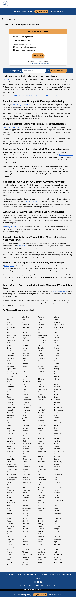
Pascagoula (58, 475)
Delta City (41, 371)
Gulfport (10, 402)
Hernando (26, 407)
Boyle (24, 338)
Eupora (9, 384)
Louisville (10, 433)
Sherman (25, 518)
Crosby (24, 366)
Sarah (56, 508)
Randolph (25, 495)
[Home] (2, 19)
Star (23, 526)
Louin (40, 431)
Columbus (41, 361)
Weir (8, 560)
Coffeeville (10, 358)
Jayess (24, 418)
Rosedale (57, 503)
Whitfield (10, 562)
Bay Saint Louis (59, 325)
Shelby (9, 518)
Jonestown (41, 418)
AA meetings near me (33, 202)
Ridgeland (10, 500)
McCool (9, 446)
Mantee (56, 438)
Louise (56, 431)
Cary (24, 351)
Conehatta (10, 363)
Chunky (56, 353)
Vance (9, 549)
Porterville (10, 490)
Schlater (56, 511)
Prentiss (56, 490)
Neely (9, 462)
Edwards (41, 379)
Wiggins (25, 562)
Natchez (56, 459)
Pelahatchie (26, 480)
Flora (24, 387)
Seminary (10, 516)
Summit (25, 531)
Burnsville (41, 343)
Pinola (24, 485)
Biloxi (55, 332)
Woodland (10, 565)
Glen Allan (25, 394)
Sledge (56, 521)
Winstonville (58, 562)
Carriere (25, 348)
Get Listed (38, 578)
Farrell (40, 384)
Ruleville (25, 505)
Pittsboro (41, 485)
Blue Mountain (12, 335)
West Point (57, 560)
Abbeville (10, 317)
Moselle (40, 456)
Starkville (41, 526)
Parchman (26, 475)
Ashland (9, 322)
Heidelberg (57, 405)
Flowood (57, 387)
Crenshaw (10, 366)
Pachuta (56, 472)
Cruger (56, 366)
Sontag (40, 524)
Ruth (39, 505)
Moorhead (57, 454)
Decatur (25, 371)
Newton (56, 464)
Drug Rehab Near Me (42, 574)
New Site (25, 464)
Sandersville (26, 508)
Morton (25, 456)
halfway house (9, 266)
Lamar (24, 423)
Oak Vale (41, 467)
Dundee (56, 376)
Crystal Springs (12, 369)
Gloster (56, 394)
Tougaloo (10, 542)
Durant (9, 379)
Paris (40, 475)
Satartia (25, 511)
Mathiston (57, 441)
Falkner (25, 384)
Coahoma (57, 356)
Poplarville (41, 487)
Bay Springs (11, 327)
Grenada (57, 400)
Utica (24, 547)
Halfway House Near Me (61, 574)
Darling (56, 369)
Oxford (24, 472)
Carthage (10, 351)
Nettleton (41, 462)
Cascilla (40, 351)
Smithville (25, 524)
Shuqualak (57, 518)
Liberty (40, 428)
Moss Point (58, 456)
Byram (9, 345)
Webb (56, 557)
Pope (24, 487)
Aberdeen (25, 317)
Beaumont (26, 327)
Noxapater (26, 467)
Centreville (10, 353)
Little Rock (57, 428)
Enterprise (26, 382)
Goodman (25, 397)
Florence (41, 387)
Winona (40, 562)
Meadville (57, 446)
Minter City (42, 451)
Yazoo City (41, 565)
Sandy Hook (42, 508)
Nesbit (24, 462)
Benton (56, 330)
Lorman (25, 431)
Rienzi (24, 500)
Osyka (56, 469)
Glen (8, 394)
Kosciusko (41, 420)
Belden (40, 327)
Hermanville (11, 407)
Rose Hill (41, 503)
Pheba (9, 482)
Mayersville (11, 444)
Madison (57, 436)
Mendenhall (11, 449)
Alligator (57, 317)
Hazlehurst (42, 405)
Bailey (40, 322)
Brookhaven (11, 340)
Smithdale (10, 524)
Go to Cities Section (58, 71)
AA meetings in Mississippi (22, 105)
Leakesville (42, 425)
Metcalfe (57, 449)
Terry (24, 536)
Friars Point (58, 389)
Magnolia (25, 438)
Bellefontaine (58, 327)
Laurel (9, 425)
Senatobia (25, 516)
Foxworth (25, 389)
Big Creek (41, 332)
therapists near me (66, 155)
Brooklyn (25, 340)
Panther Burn (11, 475)
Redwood (10, 498)
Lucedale (25, 433)
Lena (8, 428)
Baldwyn (57, 322)
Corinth (25, 363)
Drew (55, 374)
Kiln (8, 420)
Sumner (41, 531)
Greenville (10, 400)
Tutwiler (9, 544)
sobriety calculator (10, 227)
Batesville (41, 325)
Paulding (41, 477)
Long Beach (11, 431)
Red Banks (57, 495)
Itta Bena (41, 415)
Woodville (25, 565)
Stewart (25, 529)
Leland (56, 425)
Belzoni (25, 330)
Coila (24, 358)
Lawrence (25, 425)
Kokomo (25, 420)
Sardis (9, 511)
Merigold (41, 449)
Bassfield (25, 325)
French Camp (42, 389)
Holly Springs (58, 410)
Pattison (25, 477)
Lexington (25, 428)
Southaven (10, 526)
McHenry (25, 446)
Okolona (25, 469)
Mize (8, 454)
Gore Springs (42, 397)
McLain (40, 446)
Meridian (25, 449)
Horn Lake (10, 413)
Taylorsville (57, 534)
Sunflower (10, 534)
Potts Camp (26, 490)
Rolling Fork (11, 503)
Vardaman (41, 549)
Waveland (25, 557)
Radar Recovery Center (11, 127)
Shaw (55, 516)
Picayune (57, 482)
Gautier (40, 392)
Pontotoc (10, 487)
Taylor (40, 534)
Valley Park (57, 547)
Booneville (10, 338)
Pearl (55, 477)
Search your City (15, 71)
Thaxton (41, 536)
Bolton (56, 335)
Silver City (25, 521)
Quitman (57, 493)
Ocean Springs (12, 469)
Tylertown (25, 544)
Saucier (40, 511)
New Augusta (11, 464)
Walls (55, 552)
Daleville (41, 369)
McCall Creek (27, 444)
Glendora (41, 394)
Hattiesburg (26, 405)
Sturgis (9, 531)
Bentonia (10, 332)
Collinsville (10, 361)
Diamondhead (12, 374)
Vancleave (25, 549)
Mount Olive (26, 459)
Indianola (57, 413)
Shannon (41, 516)
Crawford (57, 363)
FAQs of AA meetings (59, 291)
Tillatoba (57, 536)
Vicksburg (25, 552)
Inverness (10, 415)
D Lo (24, 369)
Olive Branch (42, 469)
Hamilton (57, 402)
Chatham (41, 353)
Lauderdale (58, 423)
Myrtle (40, 459)
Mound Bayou (12, 459)
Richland (41, 498)
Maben (24, 436)
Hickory (40, 407)
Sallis (55, 505)
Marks (40, 441)
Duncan (40, 376)
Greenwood (26, 400)
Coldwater (41, 358)
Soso (55, 524)
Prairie (40, 490)
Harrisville (10, 405)
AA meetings (7, 79)
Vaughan (57, 549)
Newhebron (42, 464)
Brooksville (42, 340)
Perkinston (42, 480)
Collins (56, 358)
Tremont (25, 542)
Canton (9, 348)
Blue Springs (26, 335)
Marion (25, 441)
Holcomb (10, 410)
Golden (9, 397)
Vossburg (41, 552)
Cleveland (25, 356)
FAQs (54, 585)
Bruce (56, 340)
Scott (40, 513)
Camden (57, 345)
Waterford (10, 557)
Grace (56, 397)
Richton (56, 498)
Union (40, 544)
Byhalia (56, 343)
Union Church (58, 544)
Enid (8, 382)
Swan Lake (26, 534)
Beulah (24, 332)
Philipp (40, 482)
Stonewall (41, 529)
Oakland (57, 467)
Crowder (41, 366)
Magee (9, 438)
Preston (9, 493)
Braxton (56, 338)
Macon (40, 436)
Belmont (10, 330)
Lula (39, 433)
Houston (41, 413)
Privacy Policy (25, 585)
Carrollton (41, 348)
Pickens (9, 485)
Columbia (25, 361)
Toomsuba (57, 539)
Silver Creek (42, 521)
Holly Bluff (41, 410)
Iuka (55, 415)
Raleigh (9, 495)
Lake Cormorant (12, 423)
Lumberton (58, 433)
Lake (55, 420)
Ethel (40, 382)
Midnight (25, 451)
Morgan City (11, 456)
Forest (9, 389)
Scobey (9, 513)
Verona (9, 552)
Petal (55, 480)
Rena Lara (25, 498)
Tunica (40, 542)
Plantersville (58, 485)
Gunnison (25, 402)
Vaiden (40, 547)
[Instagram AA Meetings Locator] (35, 582)
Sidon (9, 521)
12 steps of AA (22, 246)
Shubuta (41, 518)
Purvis (40, 493)
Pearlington (11, 480)
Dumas (24, 376)
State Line (57, 526)
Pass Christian (12, 477)
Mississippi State (59, 451)
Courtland (41, 363)
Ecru (24, 379)
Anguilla (25, 320)
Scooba (25, 513)
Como (56, 361)
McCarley (41, 444)
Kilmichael (57, 418)
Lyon (8, 436)
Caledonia (25, 345)
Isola (24, 415)
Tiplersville (10, 539)
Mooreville (41, 454)
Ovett (9, 472)
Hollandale (26, 410)
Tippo (24, 539)
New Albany (58, 462)
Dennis (56, 371)
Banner (9, 325)
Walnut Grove (27, 555)
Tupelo (56, 542)
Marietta (10, 441)
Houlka (24, 413)
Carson (56, 348)
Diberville (25, 374)
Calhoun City (42, 345)
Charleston (26, 353)
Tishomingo (42, 539)
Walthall (41, 555)
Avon (24, 322)
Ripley (40, 500)
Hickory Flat (58, 407)
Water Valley (58, 555)
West (40, 560)
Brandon (41, 338)
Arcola (40, 320)
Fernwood (10, 387)
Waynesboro (42, 557)
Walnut (9, 555)
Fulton (9, 392)
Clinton (40, 356)
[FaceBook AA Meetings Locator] (38, 582)
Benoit (40, 330)
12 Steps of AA (11, 574)
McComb (57, 444)
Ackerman (41, 317)
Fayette (56, 384)
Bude (24, 343)
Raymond (41, 495)
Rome (24, 503)
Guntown (41, 402)
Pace (39, 472)
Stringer (56, 529)
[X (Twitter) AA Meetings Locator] (41, 582)
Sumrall (56, 531)
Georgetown (58, 392)
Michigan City (11, 451)
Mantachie (41, 438)
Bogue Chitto (42, 335)
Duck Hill (10, 376)
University (10, 547)
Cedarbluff (57, 351)
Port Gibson (58, 487)
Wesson (25, 560)
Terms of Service (41, 585)
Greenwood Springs (45, 400)
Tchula (9, 536)
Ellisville (56, 379)
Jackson (9, 418)
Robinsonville (58, 500)
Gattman (25, 392)
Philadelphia (26, 482)
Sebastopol (58, 513)
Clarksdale (10, 356)
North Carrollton (12, 467)
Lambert (41, 423)
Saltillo (9, 508)
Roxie (9, 505)
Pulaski (24, 493)
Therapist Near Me (25, 574)
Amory (9, 320)
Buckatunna (11, 343)
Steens (9, 529)
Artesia (56, 320)
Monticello (26, 454)
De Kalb (9, 371)
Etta (55, 382)
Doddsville (41, 374)
